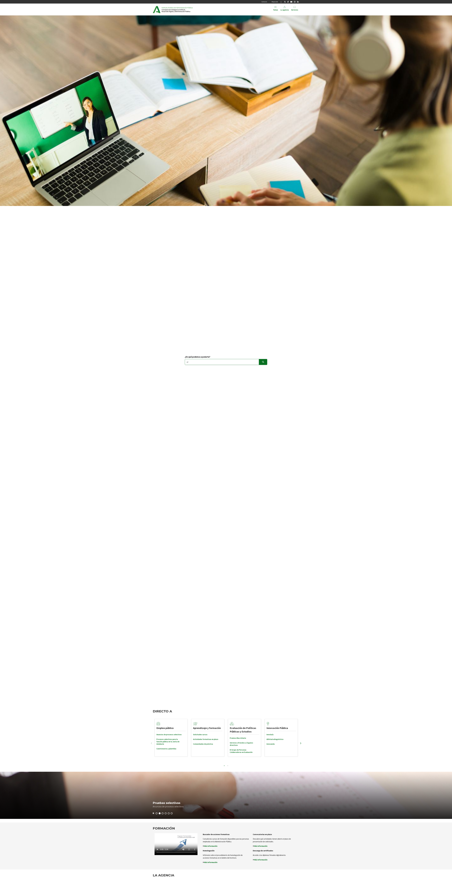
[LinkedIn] (298, 2)
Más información (210, 846)
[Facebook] (288, 2)
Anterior (151, 743)
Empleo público (165, 728)
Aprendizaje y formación (207, 728)
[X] (285, 2)
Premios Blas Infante (238, 738)
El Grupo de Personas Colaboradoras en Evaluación (241, 751)
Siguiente (300, 743)
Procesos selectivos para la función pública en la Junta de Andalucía (167, 741)
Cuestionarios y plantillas (166, 749)
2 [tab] (228, 766)
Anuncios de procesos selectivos (169, 734)
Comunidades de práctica (203, 744)
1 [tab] (224, 766)
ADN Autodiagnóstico (274, 739)
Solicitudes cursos (200, 734)
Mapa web (275, 2)
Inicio (180, 9)
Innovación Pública (277, 728)
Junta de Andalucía (156, 9)
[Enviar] (263, 362)
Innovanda (270, 744)
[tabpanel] (171, 738)
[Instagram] (294, 2)
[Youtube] (291, 2)
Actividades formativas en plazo (205, 739)
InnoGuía (269, 734)
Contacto (264, 2)
